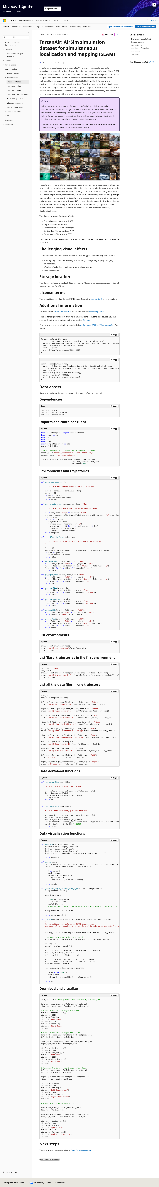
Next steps (135, 54)
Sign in (153, 20)
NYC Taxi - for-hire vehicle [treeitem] (18, 94)
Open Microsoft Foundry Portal (120, 26)
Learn (42, 34)
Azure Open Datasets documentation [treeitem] (13, 43)
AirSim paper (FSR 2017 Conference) (96, 325)
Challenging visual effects (141, 39)
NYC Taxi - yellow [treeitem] (15, 86)
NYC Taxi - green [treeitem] (14, 90)
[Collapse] (29, 32)
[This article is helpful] (150, 62)
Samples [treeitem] (8, 116)
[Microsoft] (4, 20)
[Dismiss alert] (154, 5)
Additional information (140, 48)
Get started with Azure (146, 26)
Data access (135, 51)
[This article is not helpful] (153, 62)
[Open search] (147, 20)
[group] (79, 346)
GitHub (86, 320)
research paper (96, 311)
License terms (136, 45)
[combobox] (16, 37)
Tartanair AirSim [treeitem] (14, 82)
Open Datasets (60, 34)
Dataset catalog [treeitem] (13, 73)
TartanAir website (61, 311)
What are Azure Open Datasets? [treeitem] (15, 55)
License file (95, 299)
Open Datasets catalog (81, 1150)
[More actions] (117, 35)
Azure (49, 34)
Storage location (137, 42)
